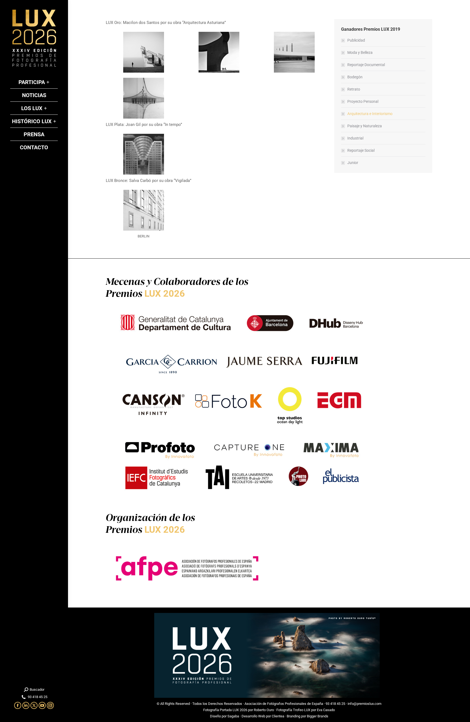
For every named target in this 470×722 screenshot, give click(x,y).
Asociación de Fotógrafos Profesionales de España (284, 704)
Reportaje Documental (366, 65)
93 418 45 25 (335, 704)
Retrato (353, 89)
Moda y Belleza (360, 52)
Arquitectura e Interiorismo (369, 113)
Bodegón (355, 77)
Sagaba (233, 716)
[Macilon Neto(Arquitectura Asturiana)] (143, 52)
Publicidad (356, 40)
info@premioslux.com (364, 704)
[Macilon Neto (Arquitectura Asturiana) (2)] (294, 52)
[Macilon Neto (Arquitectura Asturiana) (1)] (143, 98)
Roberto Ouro (264, 710)
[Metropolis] (143, 154)
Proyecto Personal (362, 101)
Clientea (278, 716)
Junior (352, 162)
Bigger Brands (317, 716)
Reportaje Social (361, 150)
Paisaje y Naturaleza (364, 126)
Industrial (355, 138)
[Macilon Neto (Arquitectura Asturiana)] (219, 52)
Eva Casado (326, 710)
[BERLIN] (143, 210)
